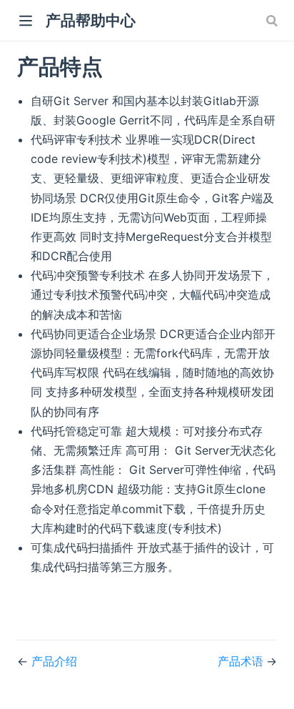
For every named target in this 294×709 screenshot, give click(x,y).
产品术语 (242, 661)
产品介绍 (54, 661)
